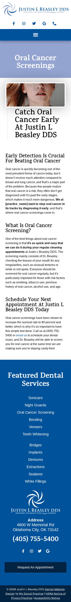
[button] (35, 35)
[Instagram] (23, 23)
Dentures (35, 460)
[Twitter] (34, 23)
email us (21, 335)
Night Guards (35, 405)
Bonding (35, 420)
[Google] (44, 23)
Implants (35, 452)
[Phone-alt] (54, 23)
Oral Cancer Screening (35, 412)
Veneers (35, 427)
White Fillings (35, 481)
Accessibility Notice (47, 598)
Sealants (36, 474)
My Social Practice (31, 593)
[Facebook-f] (13, 23)
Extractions (36, 467)
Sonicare (35, 398)
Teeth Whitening (36, 434)
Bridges (35, 445)
